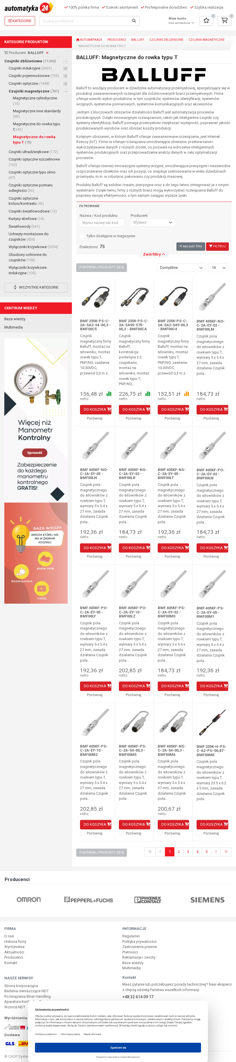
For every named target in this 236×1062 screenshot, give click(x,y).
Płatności (130, 952)
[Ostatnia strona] (226, 852)
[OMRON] (29, 899)
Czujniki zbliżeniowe (30, 61)
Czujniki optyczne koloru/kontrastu (26, 201)
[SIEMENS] (207, 899)
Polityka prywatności (139, 941)
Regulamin (131, 936)
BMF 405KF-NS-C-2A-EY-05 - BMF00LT (172, 474)
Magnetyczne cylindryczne (35, 101)
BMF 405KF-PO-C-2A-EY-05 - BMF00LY (94, 612)
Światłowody (24, 226)
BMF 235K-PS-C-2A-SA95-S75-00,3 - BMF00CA (134, 325)
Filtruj (219, 246)
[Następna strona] (216, 852)
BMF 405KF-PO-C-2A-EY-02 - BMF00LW (210, 474)
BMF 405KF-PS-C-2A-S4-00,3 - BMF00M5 (132, 750)
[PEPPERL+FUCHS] (88, 899)
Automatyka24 (90, 39)
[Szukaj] (134, 21)
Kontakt (10, 963)
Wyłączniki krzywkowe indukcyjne (28, 270)
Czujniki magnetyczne (34, 91)
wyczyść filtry (192, 246)
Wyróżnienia (14, 947)
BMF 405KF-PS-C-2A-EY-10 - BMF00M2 (94, 750)
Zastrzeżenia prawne (139, 947)
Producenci (116, 39)
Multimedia (13, 327)
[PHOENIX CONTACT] (147, 899)
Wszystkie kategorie (38, 287)
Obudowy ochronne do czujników (28, 257)
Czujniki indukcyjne (30, 68)
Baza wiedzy (14, 319)
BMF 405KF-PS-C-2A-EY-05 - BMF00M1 (210, 612)
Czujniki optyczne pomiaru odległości (31, 188)
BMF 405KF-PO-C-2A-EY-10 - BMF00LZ (133, 612)
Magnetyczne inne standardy (37, 114)
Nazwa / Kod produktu (98, 216)
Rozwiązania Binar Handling (27, 996)
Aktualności (14, 952)
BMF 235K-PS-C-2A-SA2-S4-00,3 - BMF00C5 (95, 325)
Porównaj (94, 418)
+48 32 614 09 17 (137, 997)
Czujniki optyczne (29, 83)
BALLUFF (137, 39)
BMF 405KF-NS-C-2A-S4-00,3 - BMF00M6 (172, 750)
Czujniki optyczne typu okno (32, 175)
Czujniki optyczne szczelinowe (34, 162)
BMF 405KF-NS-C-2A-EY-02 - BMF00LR (133, 474)
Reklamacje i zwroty (138, 957)
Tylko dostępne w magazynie (110, 236)
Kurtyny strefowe (26, 219)
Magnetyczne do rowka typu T (34, 139)
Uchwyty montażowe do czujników (29, 237)
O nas (9, 936)
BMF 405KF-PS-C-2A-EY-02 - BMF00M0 (171, 612)
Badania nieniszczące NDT (26, 991)
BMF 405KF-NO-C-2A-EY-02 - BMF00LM (211, 325)
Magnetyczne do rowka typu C (36, 127)
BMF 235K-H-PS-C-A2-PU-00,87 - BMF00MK (212, 750)
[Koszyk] (224, 21)
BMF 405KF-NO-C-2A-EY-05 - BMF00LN (94, 474)
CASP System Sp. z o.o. (27, 1056)
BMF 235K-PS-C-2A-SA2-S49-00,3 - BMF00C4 (173, 325)
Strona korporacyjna (21, 986)
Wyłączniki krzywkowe (33, 247)
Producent (139, 216)
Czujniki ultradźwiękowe (33, 152)
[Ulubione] (206, 21)
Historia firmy (15, 941)
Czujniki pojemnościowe (34, 76)
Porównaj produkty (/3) (101, 267)
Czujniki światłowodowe (33, 211)
